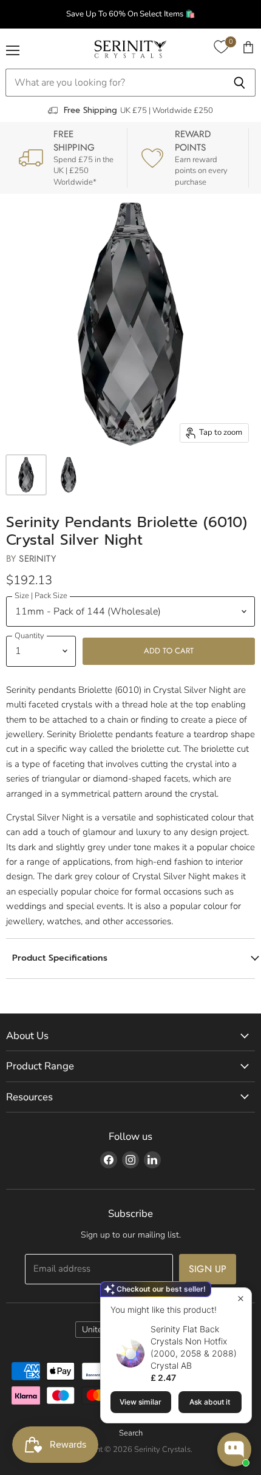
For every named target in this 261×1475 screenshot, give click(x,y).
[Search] (239, 83)
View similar (140, 1401)
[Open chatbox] (234, 1449)
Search (131, 1433)
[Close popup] (241, 1299)
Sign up (207, 1269)
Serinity (37, 558)
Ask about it (209, 1401)
